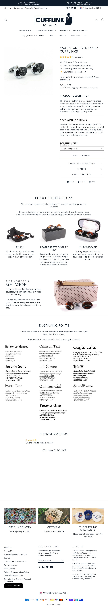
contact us (65, 80)
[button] (66, 57)
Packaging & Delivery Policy (15, 562)
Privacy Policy (9, 568)
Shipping (74, 88)
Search (7, 558)
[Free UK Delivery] (20, 516)
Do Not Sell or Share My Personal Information (17, 580)
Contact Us (9, 551)
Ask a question (81, 174)
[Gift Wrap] (54, 516)
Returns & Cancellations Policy (16, 572)
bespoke (94, 534)
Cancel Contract (13, 586)
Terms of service (10, 565)
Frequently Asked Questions (36, 8)
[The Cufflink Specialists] (88, 516)
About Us (8, 547)
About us (8, 8)
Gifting (81, 169)
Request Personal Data (13, 576)
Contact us (18, 8)
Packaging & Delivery (82, 163)
